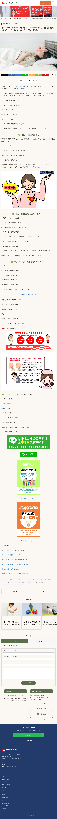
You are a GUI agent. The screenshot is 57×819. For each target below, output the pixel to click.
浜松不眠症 (5, 579)
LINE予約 (29, 735)
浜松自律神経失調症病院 (20, 585)
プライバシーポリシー (39, 815)
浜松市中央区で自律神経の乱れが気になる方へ (14, 559)
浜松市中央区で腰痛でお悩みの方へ (11, 555)
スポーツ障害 (5, 805)
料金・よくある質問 (6, 784)
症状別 (16, 23)
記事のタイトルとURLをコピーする (28, 80)
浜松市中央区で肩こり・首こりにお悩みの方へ (14, 550)
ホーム (3, 773)
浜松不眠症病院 (31, 579)
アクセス (4, 790)
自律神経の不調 (5, 803)
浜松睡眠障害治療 (6, 582)
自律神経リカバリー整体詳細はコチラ (29, 294)
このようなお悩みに (6, 779)
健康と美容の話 (6, 23)
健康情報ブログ (5, 787)
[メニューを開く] (53, 2)
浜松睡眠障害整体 (48, 579)
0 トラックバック (42, 641)
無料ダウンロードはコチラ (28, 498)
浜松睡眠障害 (39, 579)
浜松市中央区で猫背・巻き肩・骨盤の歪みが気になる (16, 564)
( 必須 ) (9, 650)
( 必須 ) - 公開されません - (10, 656)
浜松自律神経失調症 (26, 582)
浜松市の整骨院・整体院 (19, 86)
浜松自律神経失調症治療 (8, 585)
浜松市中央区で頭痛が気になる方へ (12, 569)
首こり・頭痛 (5, 797)
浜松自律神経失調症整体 (38, 582)
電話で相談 (29, 740)
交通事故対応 (5, 808)
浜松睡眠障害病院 (16, 582)
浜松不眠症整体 (13, 579)
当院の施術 (4, 781)
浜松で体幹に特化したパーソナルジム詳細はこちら (16, 573)
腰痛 (3, 800)
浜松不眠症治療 (22, 579)
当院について (5, 776)
